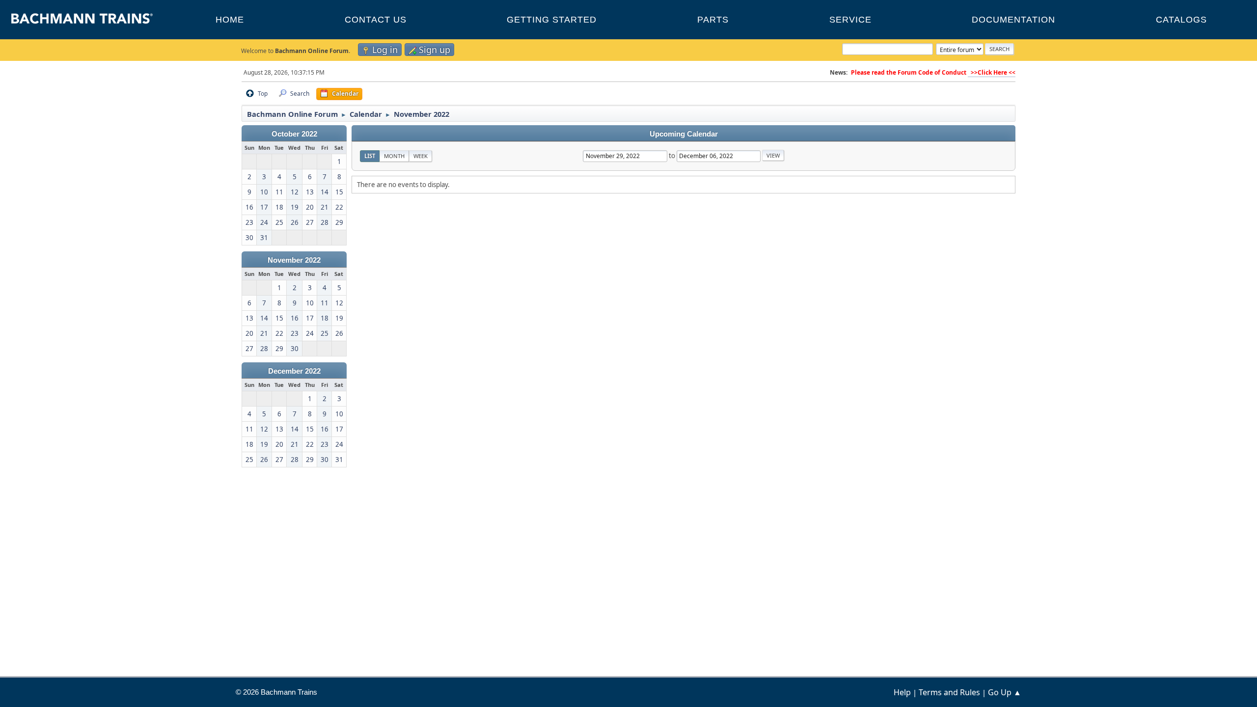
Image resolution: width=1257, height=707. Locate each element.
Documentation (1013, 20)
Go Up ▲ (1004, 692)
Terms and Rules (949, 692)
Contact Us (376, 20)
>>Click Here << (991, 72)
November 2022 (294, 260)
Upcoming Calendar (684, 134)
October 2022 (294, 134)
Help (902, 692)
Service (850, 20)
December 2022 (294, 371)
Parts (713, 20)
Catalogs (1181, 20)
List (369, 156)
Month (394, 156)
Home (230, 20)
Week (420, 156)
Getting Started (552, 20)
